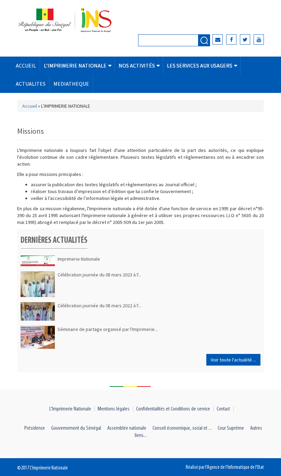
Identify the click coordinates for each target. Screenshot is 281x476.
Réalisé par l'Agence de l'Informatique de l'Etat (225, 467)
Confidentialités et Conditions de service (173, 409)
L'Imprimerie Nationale (70, 409)
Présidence (34, 428)
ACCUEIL (26, 65)
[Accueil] (74, 20)
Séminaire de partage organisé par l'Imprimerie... (108, 329)
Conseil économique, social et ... (181, 428)
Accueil (29, 106)
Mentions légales (114, 409)
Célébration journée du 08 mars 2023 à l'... (99, 275)
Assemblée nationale (126, 428)
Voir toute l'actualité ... (233, 360)
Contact (223, 409)
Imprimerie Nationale (79, 259)
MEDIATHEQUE (71, 83)
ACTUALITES (31, 83)
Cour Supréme (231, 428)
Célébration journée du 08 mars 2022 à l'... (99, 305)
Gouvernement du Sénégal (76, 428)
